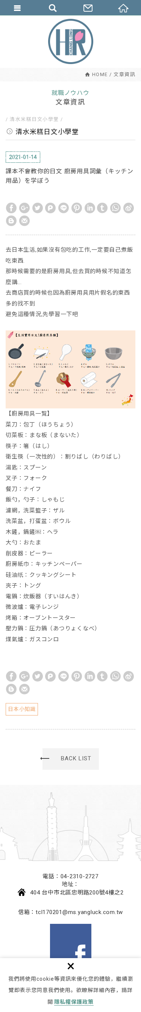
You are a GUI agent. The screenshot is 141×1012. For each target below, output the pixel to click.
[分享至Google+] (24, 208)
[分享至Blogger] (11, 220)
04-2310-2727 (80, 876)
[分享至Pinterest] (76, 208)
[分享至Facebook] (11, 208)
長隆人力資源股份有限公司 (70, 41)
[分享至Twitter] (37, 208)
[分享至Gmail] (24, 220)
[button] (70, 759)
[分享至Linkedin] (90, 208)
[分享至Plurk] (50, 208)
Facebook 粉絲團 (70, 944)
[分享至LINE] (63, 208)
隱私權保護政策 (74, 1002)
